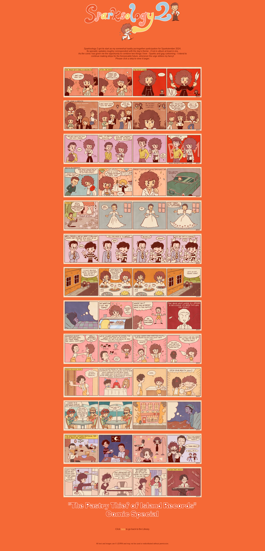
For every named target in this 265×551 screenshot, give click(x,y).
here (123, 529)
